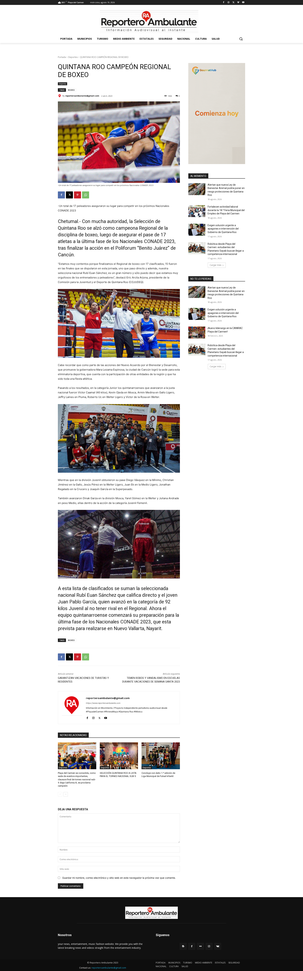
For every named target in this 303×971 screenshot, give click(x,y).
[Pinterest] (77, 194)
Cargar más (215, 265)
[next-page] (65, 794)
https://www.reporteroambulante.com (103, 703)
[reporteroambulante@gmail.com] (60, 96)
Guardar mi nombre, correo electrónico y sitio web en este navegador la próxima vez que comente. (119, 877)
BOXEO (71, 90)
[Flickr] (200, 946)
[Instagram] (229, 3)
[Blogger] (183, 946)
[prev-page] (60, 794)
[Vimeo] (238, 3)
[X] (233, 3)
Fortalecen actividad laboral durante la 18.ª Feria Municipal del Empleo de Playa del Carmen (226, 210)
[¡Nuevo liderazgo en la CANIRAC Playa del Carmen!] (196, 332)
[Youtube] (243, 3)
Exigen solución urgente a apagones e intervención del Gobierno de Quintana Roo (223, 229)
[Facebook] (224, 3)
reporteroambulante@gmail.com (82, 95)
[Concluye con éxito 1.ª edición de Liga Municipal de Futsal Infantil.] (161, 755)
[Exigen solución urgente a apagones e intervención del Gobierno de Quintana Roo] (196, 230)
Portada (62, 57)
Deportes (73, 57)
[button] (241, 39)
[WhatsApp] (85, 194)
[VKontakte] (217, 946)
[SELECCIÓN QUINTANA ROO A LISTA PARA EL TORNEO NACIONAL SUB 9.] (119, 755)
